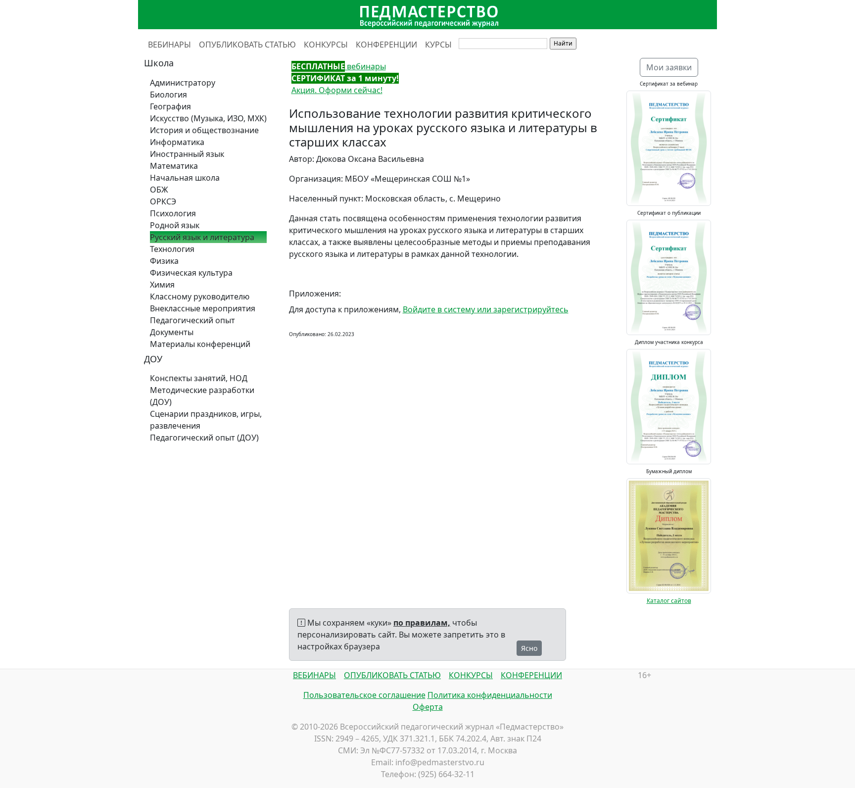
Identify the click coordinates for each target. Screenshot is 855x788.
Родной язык (174, 225)
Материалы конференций (200, 344)
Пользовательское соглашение (364, 695)
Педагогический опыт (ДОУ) (204, 437)
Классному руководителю (199, 296)
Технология (172, 249)
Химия (162, 284)
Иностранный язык (187, 153)
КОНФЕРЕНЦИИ (386, 44)
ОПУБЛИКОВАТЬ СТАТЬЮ (247, 44)
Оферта (428, 706)
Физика (164, 260)
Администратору (182, 82)
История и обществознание (204, 130)
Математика (174, 165)
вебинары (338, 66)
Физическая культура (191, 272)
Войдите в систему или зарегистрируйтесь (486, 309)
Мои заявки (669, 67)
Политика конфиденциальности (490, 695)
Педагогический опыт (192, 320)
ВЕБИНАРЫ (169, 44)
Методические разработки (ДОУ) (202, 396)
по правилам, (421, 622)
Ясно (529, 648)
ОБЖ (159, 189)
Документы (171, 332)
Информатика (177, 142)
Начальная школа (185, 177)
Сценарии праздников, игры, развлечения (206, 419)
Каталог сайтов (669, 600)
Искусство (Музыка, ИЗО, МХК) (208, 118)
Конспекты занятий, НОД (198, 378)
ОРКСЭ (163, 201)
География (170, 106)
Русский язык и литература (202, 237)
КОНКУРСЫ (326, 44)
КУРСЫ (438, 44)
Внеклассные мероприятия (202, 308)
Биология (168, 94)
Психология (173, 213)
